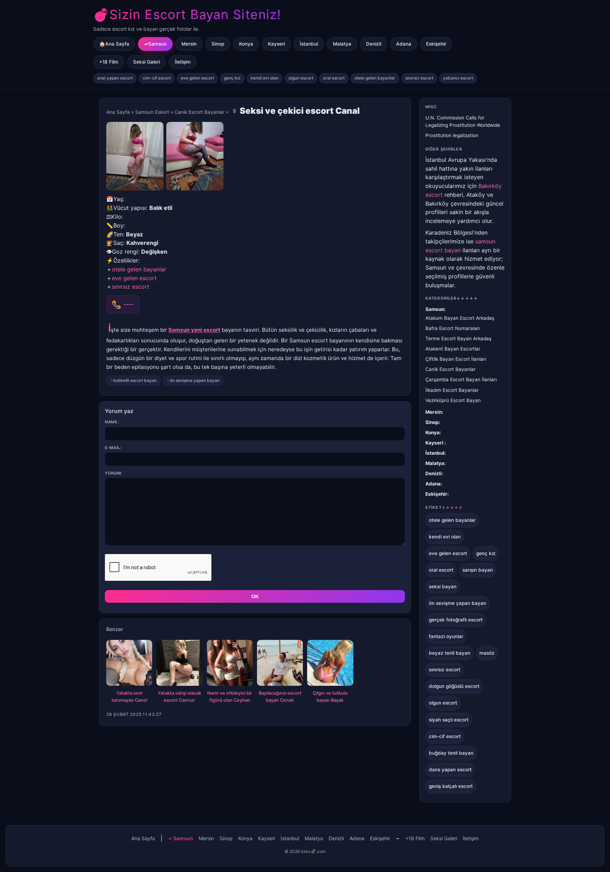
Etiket (444, 507)
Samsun (157, 44)
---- (128, 304)
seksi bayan (442, 586)
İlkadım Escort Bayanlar (452, 390)
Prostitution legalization (451, 135)
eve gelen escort (197, 78)
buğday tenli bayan (451, 753)
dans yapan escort (450, 769)
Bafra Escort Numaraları (452, 328)
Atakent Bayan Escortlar (452, 349)
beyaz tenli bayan (449, 653)
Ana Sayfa (118, 112)
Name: (112, 421)
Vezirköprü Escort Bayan (453, 400)
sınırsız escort (419, 78)
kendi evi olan (265, 78)
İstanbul (309, 44)
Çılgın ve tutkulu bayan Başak (330, 696)
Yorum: (113, 473)
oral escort (334, 78)
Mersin (189, 44)
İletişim (183, 62)
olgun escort (300, 78)
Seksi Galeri (146, 62)
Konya (246, 44)
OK (255, 596)
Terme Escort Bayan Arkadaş (458, 338)
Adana (403, 44)
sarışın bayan (477, 570)
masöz (487, 653)
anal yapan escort (115, 78)
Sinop (217, 44)
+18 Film (108, 62)
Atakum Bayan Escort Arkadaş (459, 318)
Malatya (342, 44)
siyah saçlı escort (448, 720)
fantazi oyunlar (446, 636)
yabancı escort (458, 78)
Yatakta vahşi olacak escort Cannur (179, 696)
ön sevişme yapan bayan (195, 380)
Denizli (373, 44)
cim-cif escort (157, 78)
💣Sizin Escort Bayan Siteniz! (187, 14)
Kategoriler (451, 298)
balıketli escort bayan (135, 380)
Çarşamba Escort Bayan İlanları (461, 379)
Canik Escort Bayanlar (199, 112)
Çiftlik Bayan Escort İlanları (455, 359)
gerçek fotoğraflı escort (456, 620)
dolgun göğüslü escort (454, 686)
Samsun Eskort (152, 112)
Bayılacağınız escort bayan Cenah (280, 696)
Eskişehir (436, 44)
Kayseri (276, 44)
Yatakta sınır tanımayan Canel (129, 696)
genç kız (232, 78)
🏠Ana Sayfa (114, 44)
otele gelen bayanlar (374, 78)
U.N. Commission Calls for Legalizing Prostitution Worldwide (462, 121)
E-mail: (113, 447)
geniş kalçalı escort (451, 786)
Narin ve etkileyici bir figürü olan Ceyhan (229, 696)
